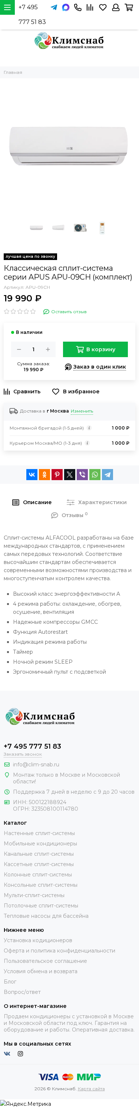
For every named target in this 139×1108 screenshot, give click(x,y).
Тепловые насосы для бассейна (46, 916)
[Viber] (82, 474)
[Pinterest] (57, 474)
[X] (69, 474)
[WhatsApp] (94, 474)
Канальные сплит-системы (39, 854)
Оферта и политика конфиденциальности (59, 950)
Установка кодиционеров (38, 940)
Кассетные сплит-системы (39, 864)
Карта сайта (91, 1088)
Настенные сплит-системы (39, 833)
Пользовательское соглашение (45, 961)
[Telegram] (107, 474)
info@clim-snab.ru (36, 764)
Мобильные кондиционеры (40, 843)
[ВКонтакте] (31, 474)
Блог (10, 981)
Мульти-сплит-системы (34, 895)
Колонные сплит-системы (38, 874)
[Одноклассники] (44, 474)
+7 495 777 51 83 (32, 14)
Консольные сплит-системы (40, 885)
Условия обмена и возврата (40, 971)
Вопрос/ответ (22, 992)
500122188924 (47, 802)
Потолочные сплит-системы (41, 905)
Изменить (82, 411)
